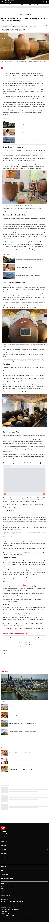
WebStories (4, 748)
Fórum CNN (3, 892)
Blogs (2, 888)
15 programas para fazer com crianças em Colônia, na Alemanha (12, 701)
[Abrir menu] (3, 2)
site (17, 534)
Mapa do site (4, 894)
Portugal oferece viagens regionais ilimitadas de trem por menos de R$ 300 (29, 124)
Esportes (39, 5)
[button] (24, 49)
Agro (26, 5)
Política (11, 5)
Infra (30, 5)
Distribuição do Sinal (6, 895)
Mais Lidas (4, 671)
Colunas (3, 890)
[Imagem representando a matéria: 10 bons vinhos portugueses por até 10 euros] (9, 132)
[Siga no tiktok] (38, 637)
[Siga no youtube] (24, 637)
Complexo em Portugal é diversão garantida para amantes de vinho (28, 139)
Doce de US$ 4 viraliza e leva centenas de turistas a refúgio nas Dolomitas (22, 731)
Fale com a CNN (5, 913)
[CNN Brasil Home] (12, 2)
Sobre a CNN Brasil (5, 907)
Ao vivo (5, 5)
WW (22, 5)
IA (34, 5)
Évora (24, 585)
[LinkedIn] (17, 901)
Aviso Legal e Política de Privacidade (10, 909)
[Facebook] (7, 901)
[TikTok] (23, 901)
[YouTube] (10, 901)
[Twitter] (4, 901)
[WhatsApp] (26, 901)
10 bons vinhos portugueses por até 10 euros (24, 267)
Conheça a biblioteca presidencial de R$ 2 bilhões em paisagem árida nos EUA (23, 706)
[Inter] (1, 901)
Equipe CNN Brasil (5, 885)
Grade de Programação (6, 887)
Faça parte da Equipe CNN (7, 915)
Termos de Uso (4, 911)
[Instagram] (14, 901)
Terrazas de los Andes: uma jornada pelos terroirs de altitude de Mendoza (22, 723)
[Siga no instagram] (10, 637)
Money (16, 5)
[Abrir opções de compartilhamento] (2, 68)
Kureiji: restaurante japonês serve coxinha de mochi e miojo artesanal (21, 715)
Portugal (31, 102)
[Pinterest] (20, 901)
